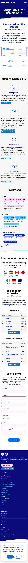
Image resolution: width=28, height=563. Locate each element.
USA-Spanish (5, 498)
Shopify (8, 321)
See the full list (14, 332)
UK (2, 502)
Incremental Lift (5, 488)
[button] (25, 2)
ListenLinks (4, 490)
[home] (8, 2)
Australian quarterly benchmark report (10, 535)
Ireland (3, 504)
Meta (7, 351)
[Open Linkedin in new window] (3, 454)
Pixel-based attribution (8, 129)
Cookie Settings (7, 469)
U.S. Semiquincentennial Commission (12, 348)
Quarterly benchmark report (8, 533)
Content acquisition (6, 494)
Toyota (8, 324)
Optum (8, 361)
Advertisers (4, 513)
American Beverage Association (12, 355)
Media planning (6, 103)
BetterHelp (9, 326)
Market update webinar (6, 531)
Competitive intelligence (7, 477)
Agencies (3, 515)
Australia (3, 508)
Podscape (3, 527)
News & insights (5, 537)
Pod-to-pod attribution (8, 132)
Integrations (4, 520)
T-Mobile (8, 329)
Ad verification (6, 158)
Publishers (3, 517)
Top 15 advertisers (5, 529)
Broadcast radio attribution (8, 484)
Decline (18, 556)
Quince (8, 318)
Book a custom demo (8, 40)
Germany (4, 506)
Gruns (8, 358)
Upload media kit (5, 521)
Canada (3, 500)
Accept (10, 556)
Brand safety (4, 492)
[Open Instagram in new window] (6, 454)
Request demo (7, 465)
